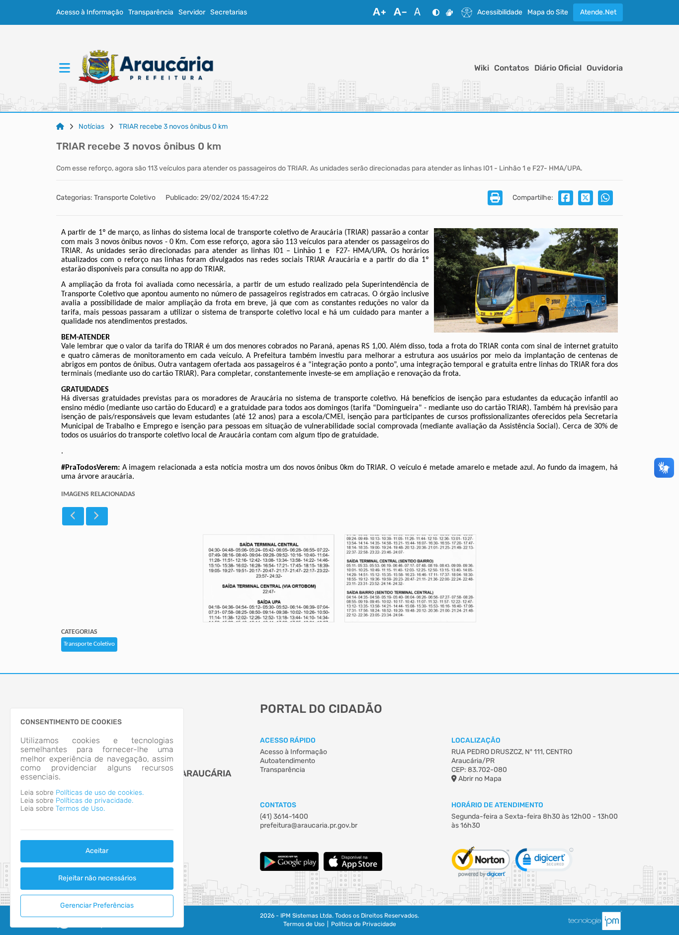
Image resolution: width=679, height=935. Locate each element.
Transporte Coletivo (89, 644)
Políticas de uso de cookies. (100, 792)
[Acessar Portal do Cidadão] (145, 68)
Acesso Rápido (288, 740)
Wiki (481, 68)
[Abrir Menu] (63, 68)
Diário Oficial (558, 68)
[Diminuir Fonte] (400, 12)
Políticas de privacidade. (94, 800)
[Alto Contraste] (435, 12)
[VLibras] (449, 12)
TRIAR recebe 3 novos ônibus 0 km (173, 127)
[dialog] (97, 818)
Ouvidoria (605, 68)
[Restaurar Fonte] (420, 12)
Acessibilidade (499, 12)
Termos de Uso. (80, 808)
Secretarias (228, 12)
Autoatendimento (287, 761)
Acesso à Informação (89, 12)
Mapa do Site (547, 12)
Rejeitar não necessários (97, 878)
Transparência (150, 12)
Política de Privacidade (363, 924)
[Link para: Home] (60, 127)
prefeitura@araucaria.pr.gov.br (308, 825)
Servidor (191, 12)
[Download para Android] (289, 868)
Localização (476, 740)
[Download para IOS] (353, 868)
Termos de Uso (304, 924)
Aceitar (96, 851)
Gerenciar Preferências (97, 905)
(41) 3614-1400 (284, 816)
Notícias (91, 127)
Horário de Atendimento (497, 805)
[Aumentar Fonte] (379, 12)
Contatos (511, 68)
